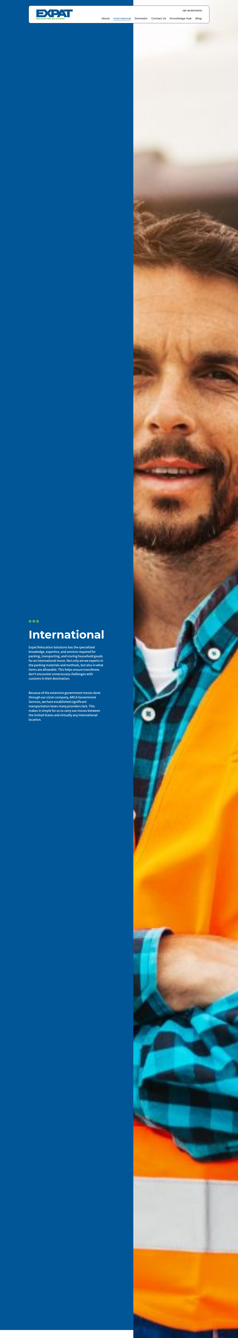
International (122, 18)
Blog (198, 18)
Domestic (141, 18)
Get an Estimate (192, 10)
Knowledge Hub (181, 18)
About (106, 18)
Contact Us (158, 18)
